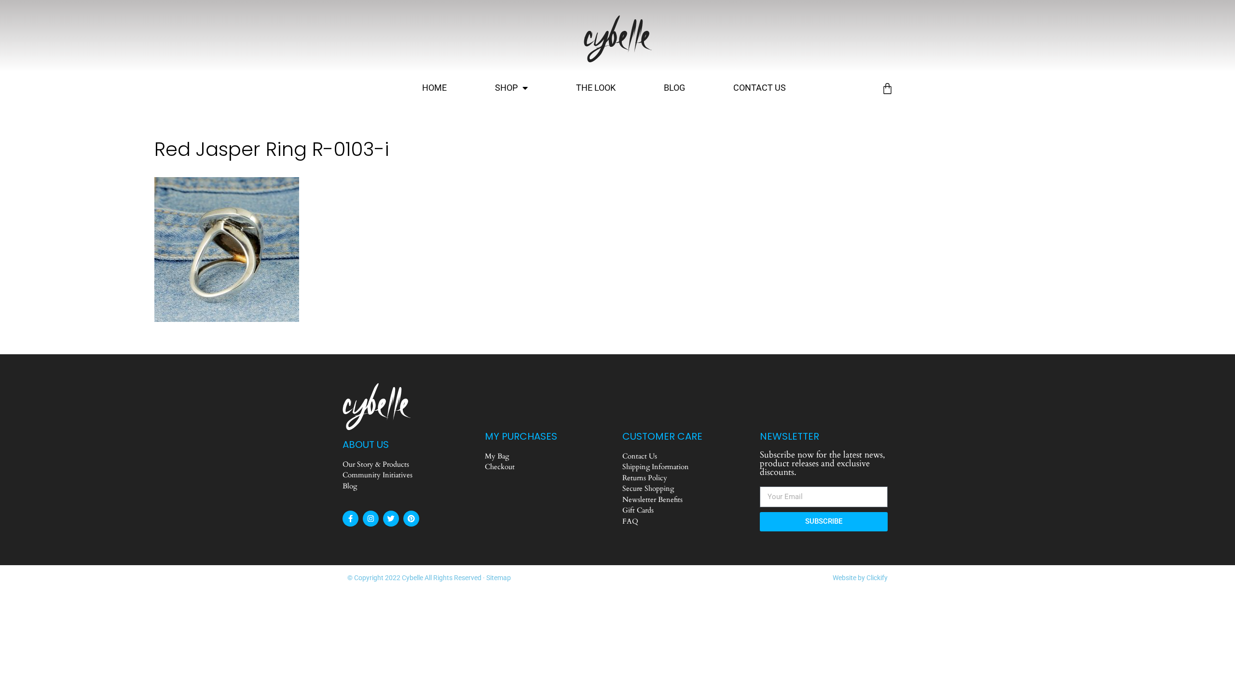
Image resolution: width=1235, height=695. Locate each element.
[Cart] (887, 88)
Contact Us (759, 88)
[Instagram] (371, 519)
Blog (674, 88)
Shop (506, 88)
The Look (596, 88)
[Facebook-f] (350, 519)
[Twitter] (391, 519)
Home (434, 88)
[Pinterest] (411, 519)
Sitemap (498, 578)
